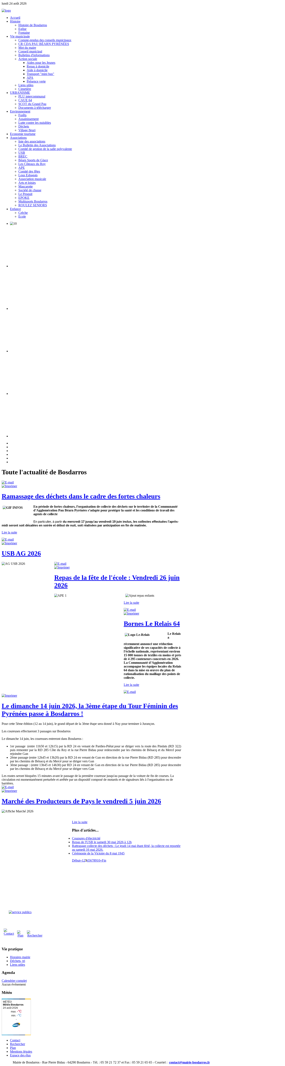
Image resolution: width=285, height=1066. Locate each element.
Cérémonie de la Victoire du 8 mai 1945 (98, 853)
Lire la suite (9, 532)
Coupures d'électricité (86, 838)
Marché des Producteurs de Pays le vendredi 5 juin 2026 (81, 801)
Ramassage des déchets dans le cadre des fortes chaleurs (81, 496)
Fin (104, 860)
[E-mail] (8, 482)
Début (76, 860)
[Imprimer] (9, 486)
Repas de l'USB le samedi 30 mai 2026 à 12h (102, 842)
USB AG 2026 (21, 553)
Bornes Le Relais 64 (152, 623)
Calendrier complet (14, 980)
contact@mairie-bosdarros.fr (189, 1062)
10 (98, 860)
